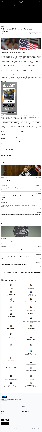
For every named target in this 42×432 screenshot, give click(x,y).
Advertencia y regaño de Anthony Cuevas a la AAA (13, 180)
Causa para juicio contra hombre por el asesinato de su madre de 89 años (19, 187)
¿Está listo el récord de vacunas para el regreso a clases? (15, 248)
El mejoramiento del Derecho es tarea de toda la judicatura (15, 256)
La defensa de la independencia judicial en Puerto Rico (14, 241)
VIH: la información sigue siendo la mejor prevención (14, 264)
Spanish (23, 406)
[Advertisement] (21, 15)
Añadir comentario (36, 155)
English (23, 408)
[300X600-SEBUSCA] (21, 98)
